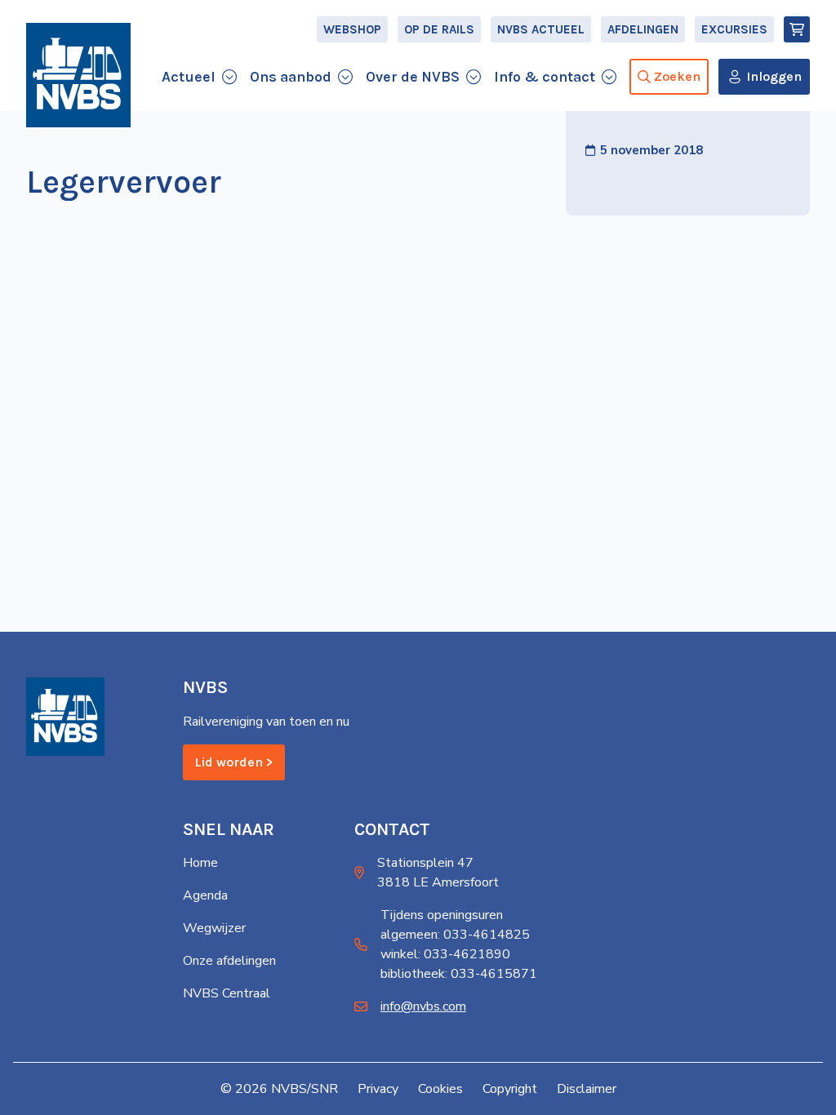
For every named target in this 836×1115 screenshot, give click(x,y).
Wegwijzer (214, 928)
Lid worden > (233, 762)
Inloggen (774, 76)
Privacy (378, 1089)
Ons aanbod (290, 77)
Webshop (352, 29)
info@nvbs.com (423, 1006)
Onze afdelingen (229, 961)
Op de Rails (439, 29)
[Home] (78, 75)
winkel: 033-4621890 (445, 954)
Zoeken (677, 76)
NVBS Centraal (226, 993)
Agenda (205, 895)
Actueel (189, 77)
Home (200, 863)
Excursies (734, 29)
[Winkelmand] (797, 29)
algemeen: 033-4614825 (455, 935)
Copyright (509, 1089)
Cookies (440, 1089)
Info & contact (544, 77)
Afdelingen (642, 29)
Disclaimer (586, 1089)
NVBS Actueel (541, 29)
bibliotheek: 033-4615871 (458, 974)
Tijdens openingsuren (441, 915)
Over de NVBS (413, 77)
